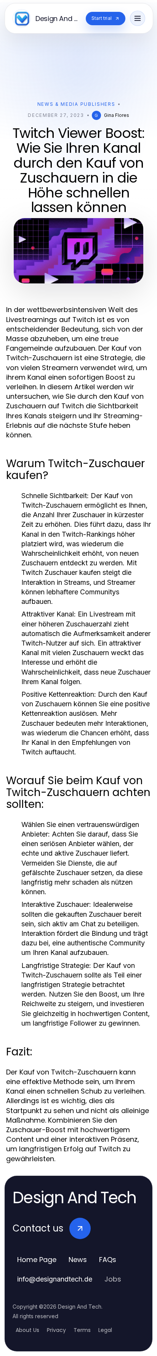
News (78, 1259)
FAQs (107, 1259)
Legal (105, 1330)
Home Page (36, 1259)
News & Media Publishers (76, 104)
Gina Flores (116, 115)
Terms (82, 1330)
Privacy (56, 1330)
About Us (27, 1330)
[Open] (137, 18)
